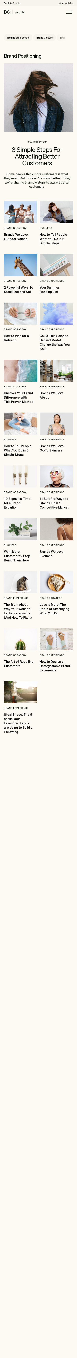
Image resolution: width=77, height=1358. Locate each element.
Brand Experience (52, 281)
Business (46, 228)
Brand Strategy (37, 142)
